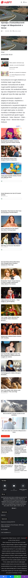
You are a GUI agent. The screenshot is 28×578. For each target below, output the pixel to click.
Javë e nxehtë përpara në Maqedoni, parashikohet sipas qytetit (7, 466)
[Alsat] (6, 2)
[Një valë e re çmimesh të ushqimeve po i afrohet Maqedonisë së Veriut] (4, 73)
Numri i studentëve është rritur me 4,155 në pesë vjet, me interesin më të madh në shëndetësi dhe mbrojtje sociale (7, 449)
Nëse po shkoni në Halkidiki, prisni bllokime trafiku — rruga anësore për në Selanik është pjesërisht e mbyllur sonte (21, 468)
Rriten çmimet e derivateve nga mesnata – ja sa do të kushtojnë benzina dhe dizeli (17, 65)
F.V (2, 31)
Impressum (3, 515)
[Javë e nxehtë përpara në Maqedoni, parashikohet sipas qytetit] (7, 460)
